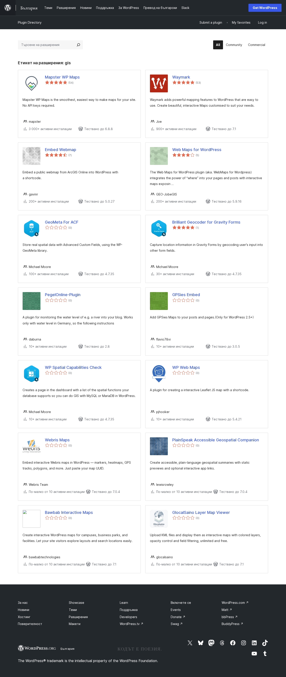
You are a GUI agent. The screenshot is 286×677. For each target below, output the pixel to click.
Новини (23, 610)
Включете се (181, 602)
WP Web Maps (186, 367)
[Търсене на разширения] (78, 44)
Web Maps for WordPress (196, 149)
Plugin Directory (30, 22)
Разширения (78, 617)
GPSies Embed (186, 294)
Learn (124, 602)
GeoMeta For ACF (61, 222)
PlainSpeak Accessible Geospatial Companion (215, 440)
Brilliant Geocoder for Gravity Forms (206, 222)
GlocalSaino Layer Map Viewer (201, 512)
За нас (23, 602)
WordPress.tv (131, 624)
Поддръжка (129, 610)
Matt (227, 610)
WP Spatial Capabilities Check (73, 367)
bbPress (230, 617)
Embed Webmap (60, 149)
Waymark (181, 77)
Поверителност (30, 624)
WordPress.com (235, 602)
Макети (74, 624)
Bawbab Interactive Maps (69, 512)
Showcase (76, 602)
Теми (73, 610)
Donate (178, 617)
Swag (177, 624)
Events (176, 610)
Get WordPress (265, 8)
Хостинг (24, 617)
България (67, 648)
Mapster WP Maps (62, 77)
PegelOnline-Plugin (62, 294)
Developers (128, 617)
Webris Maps (57, 440)
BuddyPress (232, 624)
